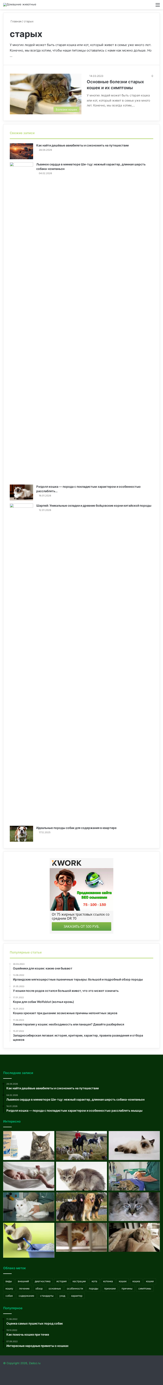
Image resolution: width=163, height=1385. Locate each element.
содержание (26, 1295)
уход (62, 1295)
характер (76, 1295)
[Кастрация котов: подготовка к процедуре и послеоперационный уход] (134, 1176)
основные (55, 1288)
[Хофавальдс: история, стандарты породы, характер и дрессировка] (81, 1206)
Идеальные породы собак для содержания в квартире (76, 828)
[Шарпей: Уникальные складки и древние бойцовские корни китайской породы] (21, 663)
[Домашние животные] (19, 4)
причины (127, 1288)
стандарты (46, 1295)
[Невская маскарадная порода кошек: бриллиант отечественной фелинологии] (134, 1145)
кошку (9, 1288)
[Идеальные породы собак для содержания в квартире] (21, 834)
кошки (150, 1281)
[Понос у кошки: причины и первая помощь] (28, 1240)
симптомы (144, 1288)
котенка (108, 1281)
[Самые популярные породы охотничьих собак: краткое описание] (81, 1145)
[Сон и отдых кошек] (134, 1237)
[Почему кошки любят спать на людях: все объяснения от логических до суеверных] (28, 1176)
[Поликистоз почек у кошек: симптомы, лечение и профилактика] (28, 1206)
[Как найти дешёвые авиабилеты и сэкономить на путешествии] (21, 151)
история (61, 1281)
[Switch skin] (150, 6)
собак (9, 1295)
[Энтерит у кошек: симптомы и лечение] (81, 1176)
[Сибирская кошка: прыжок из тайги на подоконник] (134, 1206)
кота (94, 1281)
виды (9, 1281)
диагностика (43, 1281)
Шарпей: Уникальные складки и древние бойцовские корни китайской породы (93, 505)
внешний (23, 1281)
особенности (75, 1288)
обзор (39, 1288)
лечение (24, 1288)
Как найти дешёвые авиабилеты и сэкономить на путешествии (82, 145)
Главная (15, 21)
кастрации (79, 1281)
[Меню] (158, 6)
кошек (122, 1281)
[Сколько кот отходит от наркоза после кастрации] (81, 1237)
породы (93, 1288)
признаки (110, 1288)
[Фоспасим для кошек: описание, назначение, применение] (28, 1145)
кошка (136, 1281)
